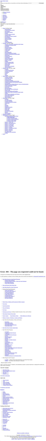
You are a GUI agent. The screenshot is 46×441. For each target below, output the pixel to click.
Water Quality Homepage (9, 283)
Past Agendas (7, 31)
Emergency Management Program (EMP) (12, 54)
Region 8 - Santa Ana (9, 129)
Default (2, 5)
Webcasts (6, 41)
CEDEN (4, 392)
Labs (6, 74)
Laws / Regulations (6, 414)
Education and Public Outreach (10, 339)
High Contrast (3, 6)
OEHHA (29, 439)
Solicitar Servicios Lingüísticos (8, 397)
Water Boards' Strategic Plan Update (9, 313)
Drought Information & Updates (10, 53)
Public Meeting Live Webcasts (25, 315)
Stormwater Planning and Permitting (11, 91)
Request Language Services (8, 396)
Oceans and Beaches (8, 86)
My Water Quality (8, 131)
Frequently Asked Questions (8, 412)
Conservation (7, 50)
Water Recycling (8, 351)
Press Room (5, 303)
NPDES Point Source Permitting (10, 85)
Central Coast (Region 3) (9, 292)
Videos (6, 40)
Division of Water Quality (11, 120)
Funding (6, 340)
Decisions (6, 106)
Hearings (6, 105)
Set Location (41, 3)
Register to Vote (6, 373)
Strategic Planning (8, 38)
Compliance (7, 72)
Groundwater (7, 57)
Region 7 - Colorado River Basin (11, 128)
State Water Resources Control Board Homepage (11, 279)
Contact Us (5, 423)
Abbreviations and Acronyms (8, 408)
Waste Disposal (7, 350)
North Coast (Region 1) (9, 290)
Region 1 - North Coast (9, 122)
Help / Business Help (7, 384)
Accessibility (5, 422)
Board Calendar (5, 315)
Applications (7, 103)
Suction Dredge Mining (9, 348)
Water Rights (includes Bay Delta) (11, 352)
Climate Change (8, 49)
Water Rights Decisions (9, 323)
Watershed (7, 354)
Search (4, 134)
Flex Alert (4, 372)
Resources (2, 389)
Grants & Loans (5, 413)
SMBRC (6, 360)
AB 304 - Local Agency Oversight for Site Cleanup (14, 44)
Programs (5, 43)
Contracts (6, 51)
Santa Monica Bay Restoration (10, 132)
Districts (6, 73)
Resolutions (7, 321)
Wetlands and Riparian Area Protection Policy (13, 355)
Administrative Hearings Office (10, 45)
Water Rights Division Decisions (10, 324)
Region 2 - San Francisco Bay (10, 123)
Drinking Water (6, 68)
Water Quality (5, 76)
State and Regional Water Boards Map (9, 285)
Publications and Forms (7, 311)
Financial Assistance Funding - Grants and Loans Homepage (15, 281)
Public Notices (7, 108)
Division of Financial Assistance (13, 119)
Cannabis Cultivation (8, 48)
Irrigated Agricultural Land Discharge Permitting (13, 82)
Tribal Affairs (5, 401)
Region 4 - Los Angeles (9, 125)
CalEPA (6, 133)
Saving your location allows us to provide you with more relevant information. (14, 3)
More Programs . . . (8, 67)
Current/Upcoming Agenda (10, 30)
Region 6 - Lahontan (8, 127)
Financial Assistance (8, 56)
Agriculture (7, 46)
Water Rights (5, 98)
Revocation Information (9, 111)
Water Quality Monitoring (9, 95)
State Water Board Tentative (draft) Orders (10, 327)
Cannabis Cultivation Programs (10, 332)
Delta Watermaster (8, 52)
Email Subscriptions (6, 305)
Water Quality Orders (9, 322)
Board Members (8, 29)
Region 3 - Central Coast (9, 124)
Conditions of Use (6, 420)
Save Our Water (6, 371)
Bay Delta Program (8, 100)
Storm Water (7, 65)
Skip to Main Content (4, 0)
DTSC (25, 439)
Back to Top (5, 419)
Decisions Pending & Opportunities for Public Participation (9, 410)
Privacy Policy (5, 421)
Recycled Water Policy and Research (11, 89)
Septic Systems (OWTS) (9, 63)
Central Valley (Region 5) (9, 294)
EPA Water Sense (6, 369)
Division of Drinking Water (12, 118)
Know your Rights (6, 383)
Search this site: (3, 23)
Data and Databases (6, 307)
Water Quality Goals (8, 96)
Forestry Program (8, 79)
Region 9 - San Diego (9, 130)
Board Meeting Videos (14, 315)
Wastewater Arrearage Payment (8, 402)
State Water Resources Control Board (11, 116)
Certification (7, 333)
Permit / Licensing (8, 60)
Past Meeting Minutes (9, 32)
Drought (6, 338)
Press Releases (7, 37)
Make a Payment (6, 382)
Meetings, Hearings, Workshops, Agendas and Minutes (12, 317)
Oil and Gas (7, 87)
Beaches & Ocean (8, 47)
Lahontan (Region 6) (8, 295)
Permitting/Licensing (8, 344)
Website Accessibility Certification (23, 433)
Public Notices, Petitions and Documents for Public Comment (14, 301)
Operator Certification (9, 59)
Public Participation (8, 42)
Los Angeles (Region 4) (9, 293)
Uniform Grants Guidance (7, 385)
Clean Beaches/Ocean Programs (10, 334)
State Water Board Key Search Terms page (10, 287)
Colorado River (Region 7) (9, 296)
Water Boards (5, 115)
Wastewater (7, 349)
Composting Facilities (9, 78)
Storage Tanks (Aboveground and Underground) (13, 347)
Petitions (6, 33)
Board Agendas (6, 380)
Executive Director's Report (10, 34)
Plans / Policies (5, 415)
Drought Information (6, 394)
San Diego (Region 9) (9, 298)
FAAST (4, 395)
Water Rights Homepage (9, 282)
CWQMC (6, 359)
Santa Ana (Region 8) (9, 297)
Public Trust (7, 109)
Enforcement (7, 55)
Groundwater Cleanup (9, 80)
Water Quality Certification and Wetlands (12, 94)
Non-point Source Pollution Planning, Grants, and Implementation (16, 84)
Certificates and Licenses (9, 70)
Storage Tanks (7, 64)
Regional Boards (39, 436)
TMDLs (6, 93)
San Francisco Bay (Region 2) (10, 291)
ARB (16, 439)
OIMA (4, 391)
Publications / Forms (6, 417)
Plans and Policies (8, 39)
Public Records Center (7, 416)
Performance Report (6, 399)
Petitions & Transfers (8, 107)
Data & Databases (6, 393)
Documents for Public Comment (10, 36)
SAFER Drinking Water (9, 62)
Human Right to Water (9, 58)
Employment (5, 411)
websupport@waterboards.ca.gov (39, 276)
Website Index (5, 403)
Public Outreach (8, 345)
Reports (6, 112)
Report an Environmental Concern (9, 370)
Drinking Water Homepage (10, 280)
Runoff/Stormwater (8, 346)
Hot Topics (5, 309)
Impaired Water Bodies (9, 342)
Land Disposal (7, 83)
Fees (6, 104)
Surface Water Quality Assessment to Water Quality (14, 92)
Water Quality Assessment (9, 66)
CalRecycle (19, 439)
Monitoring (7, 343)
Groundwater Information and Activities (12, 81)
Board (4, 28)
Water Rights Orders (8, 325)
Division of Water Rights (11, 121)
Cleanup (6, 335)
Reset (2, 7)
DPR (23, 439)
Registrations (7, 110)
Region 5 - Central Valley (9, 126)
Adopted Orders (8, 35)
